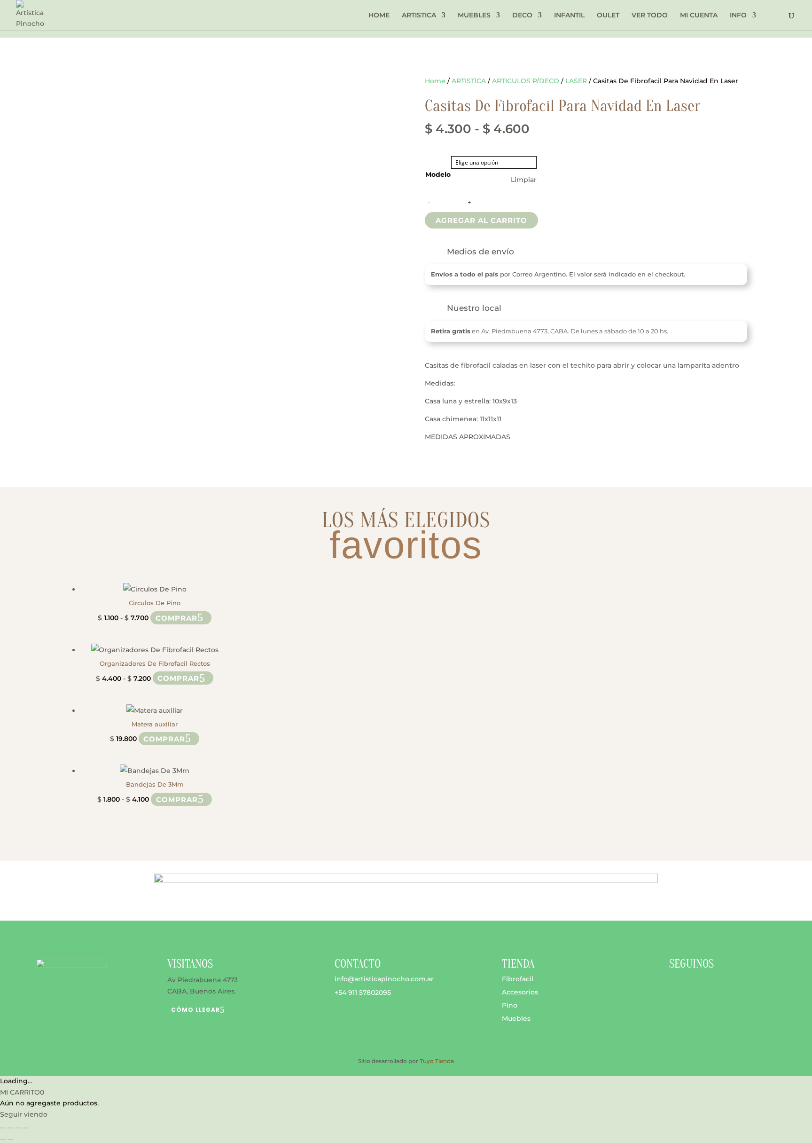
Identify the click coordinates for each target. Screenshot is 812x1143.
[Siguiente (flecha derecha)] (10, 1139)
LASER (576, 81)
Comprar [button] (164, 738)
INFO (738, 15)
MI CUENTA (699, 15)
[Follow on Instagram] (695, 987)
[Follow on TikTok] (714, 987)
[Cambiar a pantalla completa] (10, 1127)
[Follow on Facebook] (676, 987)
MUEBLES (474, 15)
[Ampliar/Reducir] (3, 1127)
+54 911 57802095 (363, 992)
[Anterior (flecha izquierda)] (3, 1139)
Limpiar (524, 179)
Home (435, 81)
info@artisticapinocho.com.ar (384, 979)
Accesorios (520, 992)
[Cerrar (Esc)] (25, 1127)
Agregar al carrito (481, 220)
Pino (509, 1005)
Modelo (438, 174)
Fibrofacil (517, 979)
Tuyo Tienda (437, 1060)
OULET (608, 15)
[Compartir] (18, 1127)
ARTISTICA (419, 15)
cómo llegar (195, 1010)
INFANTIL (569, 15)
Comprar (176, 617)
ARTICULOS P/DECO (525, 81)
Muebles (516, 1018)
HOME (379, 15)
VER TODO (650, 15)
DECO (522, 15)
